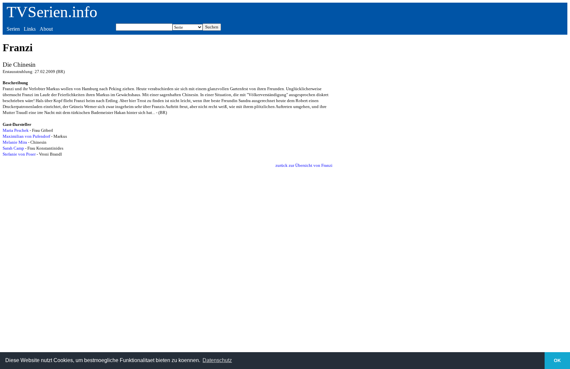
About (46, 29)
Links (30, 29)
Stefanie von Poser (19, 154)
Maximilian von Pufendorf (26, 136)
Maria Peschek (16, 130)
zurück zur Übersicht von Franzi (303, 165)
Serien (13, 29)
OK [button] (557, 360)
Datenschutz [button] (217, 360)
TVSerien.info (52, 11)
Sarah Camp (13, 148)
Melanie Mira (15, 142)
